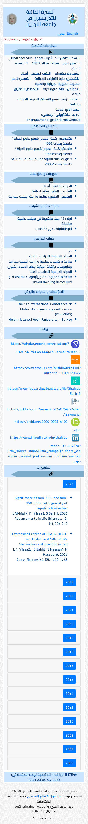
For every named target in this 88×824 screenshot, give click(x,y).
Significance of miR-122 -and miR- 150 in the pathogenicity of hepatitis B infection (41, 503)
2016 (69, 665)
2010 (69, 721)
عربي (61, 33)
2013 (69, 707)
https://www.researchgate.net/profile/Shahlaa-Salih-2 (44, 391)
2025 (69, 484)
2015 (69, 679)
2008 (69, 749)
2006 (69, 763)
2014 (69, 693)
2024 (69, 582)
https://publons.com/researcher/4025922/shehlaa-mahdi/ (44, 411)
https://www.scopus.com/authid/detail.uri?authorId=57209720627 (47, 370)
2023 (69, 596)
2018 (69, 651)
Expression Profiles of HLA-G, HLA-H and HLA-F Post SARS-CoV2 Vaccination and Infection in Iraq (39, 539)
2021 (69, 610)
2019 (69, 638)
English (72, 33)
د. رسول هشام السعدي (44, 796)
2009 (69, 735)
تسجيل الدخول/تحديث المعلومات (22, 39)
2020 (69, 624)
